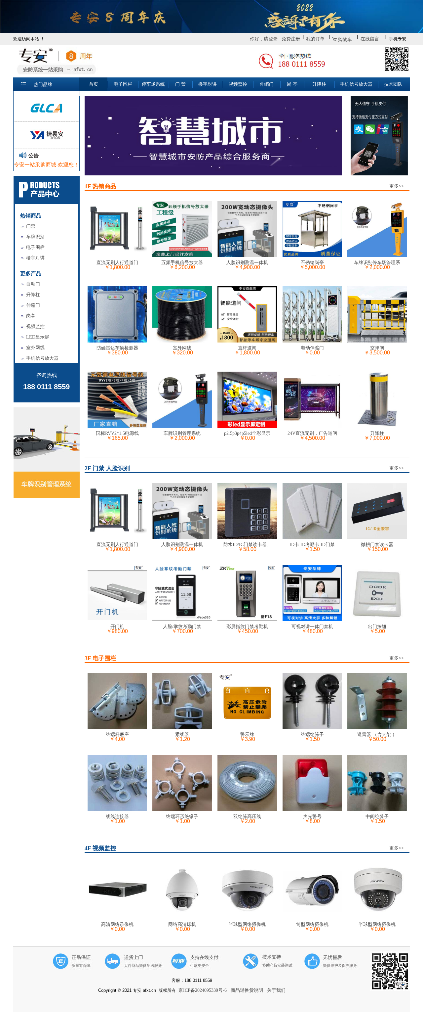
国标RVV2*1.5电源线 (117, 433)
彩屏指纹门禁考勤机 (247, 626)
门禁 (30, 226)
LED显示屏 (37, 337)
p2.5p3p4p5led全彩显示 (247, 433)
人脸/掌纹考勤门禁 (182, 626)
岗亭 (30, 315)
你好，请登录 (264, 38)
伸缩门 (33, 305)
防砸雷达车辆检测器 (117, 347)
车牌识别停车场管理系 (377, 262)
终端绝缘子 (312, 734)
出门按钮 (377, 626)
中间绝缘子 (377, 816)
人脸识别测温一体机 (247, 262)
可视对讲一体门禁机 (312, 626)
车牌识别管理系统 (182, 433)
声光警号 (312, 816)
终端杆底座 (117, 734)
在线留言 (370, 38)
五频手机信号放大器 (182, 262)
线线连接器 (117, 816)
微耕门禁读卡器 (377, 544)
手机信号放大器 (42, 358)
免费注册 (291, 38)
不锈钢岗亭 (312, 262)
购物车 (345, 39)
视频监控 (35, 326)
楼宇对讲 (35, 257)
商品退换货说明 (247, 990)
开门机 (117, 626)
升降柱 (33, 294)
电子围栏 (35, 247)
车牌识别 (35, 236)
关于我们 (276, 990)
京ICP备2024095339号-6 (202, 990)
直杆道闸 (247, 347)
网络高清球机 (182, 924)
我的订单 (315, 38)
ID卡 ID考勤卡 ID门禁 (312, 544)
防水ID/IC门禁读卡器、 (247, 544)
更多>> (396, 186)
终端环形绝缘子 (182, 816)
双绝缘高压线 (247, 816)
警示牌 (247, 734)
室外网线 (35, 347)
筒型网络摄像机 (312, 924)
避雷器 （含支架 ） (377, 734)
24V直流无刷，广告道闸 (312, 433)
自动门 (33, 284)
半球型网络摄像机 (247, 924)
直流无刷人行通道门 (117, 262)
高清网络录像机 (117, 924)
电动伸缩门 (312, 347)
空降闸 (377, 347)
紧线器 (182, 734)
